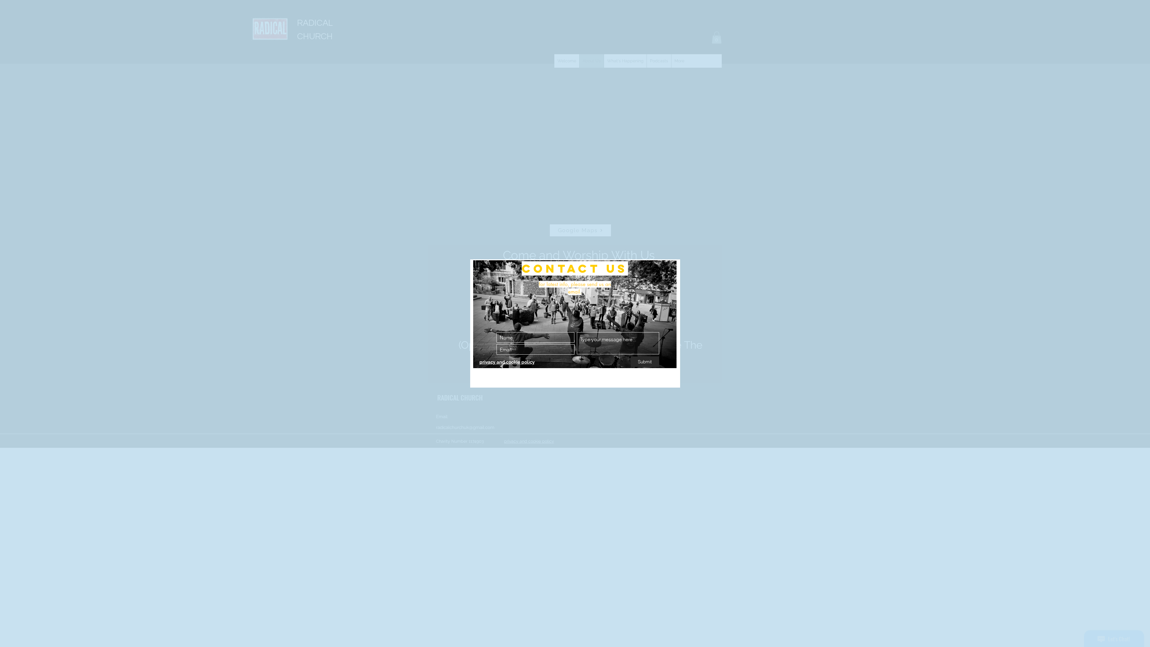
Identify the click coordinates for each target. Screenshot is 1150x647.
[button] (668, 271)
